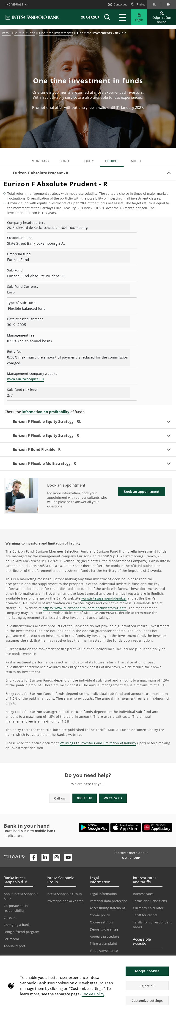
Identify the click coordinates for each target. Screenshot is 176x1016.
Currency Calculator (148, 908)
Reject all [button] (147, 986)
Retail (6, 33)
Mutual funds (24, 33)
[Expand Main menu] (123, 17)
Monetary (40, 161)
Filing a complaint (103, 943)
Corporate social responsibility (16, 908)
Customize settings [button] (147, 1000)
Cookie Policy (93, 994)
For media (11, 939)
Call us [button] (59, 798)
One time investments (56, 33)
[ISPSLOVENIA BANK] (33, 17)
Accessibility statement (107, 908)
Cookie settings (101, 922)
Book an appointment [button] (142, 491)
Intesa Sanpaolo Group (64, 894)
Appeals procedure (104, 936)
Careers (10, 917)
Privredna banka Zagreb (65, 901)
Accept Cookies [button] (147, 971)
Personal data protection (109, 901)
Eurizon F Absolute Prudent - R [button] (40, 172)
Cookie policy (100, 915)
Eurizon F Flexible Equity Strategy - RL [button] (47, 421)
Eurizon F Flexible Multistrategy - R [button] (44, 463)
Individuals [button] (14, 4)
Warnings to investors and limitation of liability (98, 743)
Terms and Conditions (150, 901)
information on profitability (45, 411)
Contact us (120, 4)
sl (154, 4)
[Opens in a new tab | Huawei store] (157, 827)
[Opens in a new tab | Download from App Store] (125, 827)
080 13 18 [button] (84, 798)
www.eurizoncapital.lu (25, 379)
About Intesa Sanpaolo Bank (21, 896)
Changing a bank (17, 925)
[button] (170, 961)
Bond (64, 161)
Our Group (90, 17)
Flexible (111, 161)
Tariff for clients (145, 915)
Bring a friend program (21, 932)
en (168, 4)
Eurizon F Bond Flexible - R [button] (37, 449)
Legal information (103, 894)
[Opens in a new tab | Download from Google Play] (94, 827)
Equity (88, 161)
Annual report (14, 946)
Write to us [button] (113, 798)
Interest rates (143, 894)
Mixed (136, 161)
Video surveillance (104, 950)
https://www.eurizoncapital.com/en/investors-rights (84, 608)
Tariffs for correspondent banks (152, 924)
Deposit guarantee (104, 929)
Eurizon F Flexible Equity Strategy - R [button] (46, 435)
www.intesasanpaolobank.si (103, 598)
